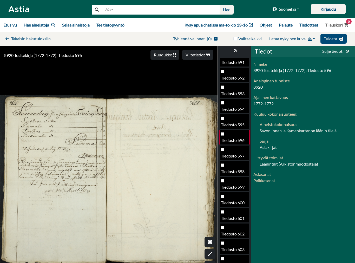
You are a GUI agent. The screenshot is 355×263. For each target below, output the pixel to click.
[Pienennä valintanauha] (234, 51)
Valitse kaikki (250, 38)
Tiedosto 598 (233, 171)
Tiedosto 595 (233, 124)
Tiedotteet (308, 24)
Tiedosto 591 (233, 62)
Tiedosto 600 (233, 202)
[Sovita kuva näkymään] (210, 254)
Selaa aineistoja (76, 24)
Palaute (286, 24)
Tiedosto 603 (233, 249)
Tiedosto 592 (233, 77)
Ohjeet (266, 24)
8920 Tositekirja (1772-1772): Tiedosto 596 (43, 55)
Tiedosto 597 (233, 155)
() (192, 38)
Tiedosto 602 (233, 233)
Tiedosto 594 (233, 109)
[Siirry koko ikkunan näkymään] (210, 242)
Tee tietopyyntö (110, 24)
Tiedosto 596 (233, 140)
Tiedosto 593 (233, 93)
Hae (226, 9)
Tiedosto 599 (233, 187)
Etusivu (10, 24)
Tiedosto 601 (233, 218)
